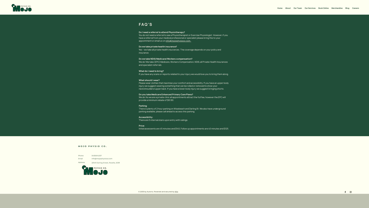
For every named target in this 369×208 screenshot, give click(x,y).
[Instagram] (350, 192)
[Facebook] (345, 192)
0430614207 (97, 156)
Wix (176, 192)
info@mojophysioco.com (102, 159)
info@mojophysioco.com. (178, 40)
